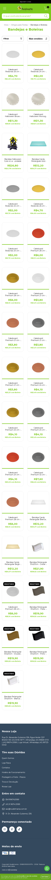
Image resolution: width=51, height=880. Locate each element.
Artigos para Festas (19, 25)
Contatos (6, 768)
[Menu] (4, 8)
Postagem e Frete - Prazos (13, 777)
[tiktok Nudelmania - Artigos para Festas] (19, 829)
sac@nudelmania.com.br (16, 809)
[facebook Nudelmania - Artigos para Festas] (12, 829)
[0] (46, 9)
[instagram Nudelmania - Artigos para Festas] (4, 829)
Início (6, 25)
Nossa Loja (6, 786)
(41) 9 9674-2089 (13, 804)
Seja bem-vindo (25, 2)
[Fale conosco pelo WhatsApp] (47, 868)
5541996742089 (12, 799)
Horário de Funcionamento (13, 772)
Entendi (45, 877)
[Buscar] (46, 16)
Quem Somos (8, 758)
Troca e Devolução (10, 782)
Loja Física (6, 763)
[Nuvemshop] (9, 870)
